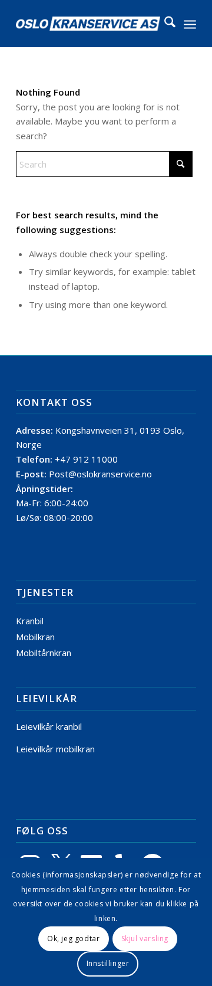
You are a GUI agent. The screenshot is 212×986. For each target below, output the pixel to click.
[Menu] (190, 23)
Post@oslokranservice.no (100, 474)
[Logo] (88, 23)
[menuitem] (164, 23)
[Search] (164, 23)
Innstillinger (108, 963)
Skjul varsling (144, 938)
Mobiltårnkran (43, 653)
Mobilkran (35, 637)
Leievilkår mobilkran (55, 749)
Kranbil (30, 621)
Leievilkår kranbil (49, 726)
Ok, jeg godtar (73, 938)
